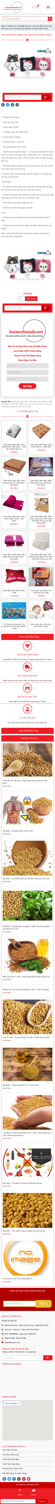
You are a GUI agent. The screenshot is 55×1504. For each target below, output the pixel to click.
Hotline (20, 1495)
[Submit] (45, 97)
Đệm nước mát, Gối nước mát (31, 404)
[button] (48, 7)
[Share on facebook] (3, 104)
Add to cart (31, 299)
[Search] (50, 19)
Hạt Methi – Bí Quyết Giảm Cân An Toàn (18, 831)
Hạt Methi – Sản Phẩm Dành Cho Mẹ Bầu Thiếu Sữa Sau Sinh (26, 879)
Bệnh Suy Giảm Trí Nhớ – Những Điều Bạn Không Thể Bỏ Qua (26, 977)
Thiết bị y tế (11, 26)
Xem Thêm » (7, 786)
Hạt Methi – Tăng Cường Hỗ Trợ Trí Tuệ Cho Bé (21, 1085)
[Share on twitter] (7, 104)
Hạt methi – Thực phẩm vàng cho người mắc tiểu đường (24, 1231)
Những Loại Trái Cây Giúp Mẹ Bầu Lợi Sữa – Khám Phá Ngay (26, 990)
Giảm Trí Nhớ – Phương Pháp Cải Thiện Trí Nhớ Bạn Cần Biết (26, 1037)
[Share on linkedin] (12, 104)
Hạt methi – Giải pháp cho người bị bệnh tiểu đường (22, 1183)
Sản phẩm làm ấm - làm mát (28, 26)
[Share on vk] (17, 104)
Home (3, 26)
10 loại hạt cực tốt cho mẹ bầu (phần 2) (17, 1279)
